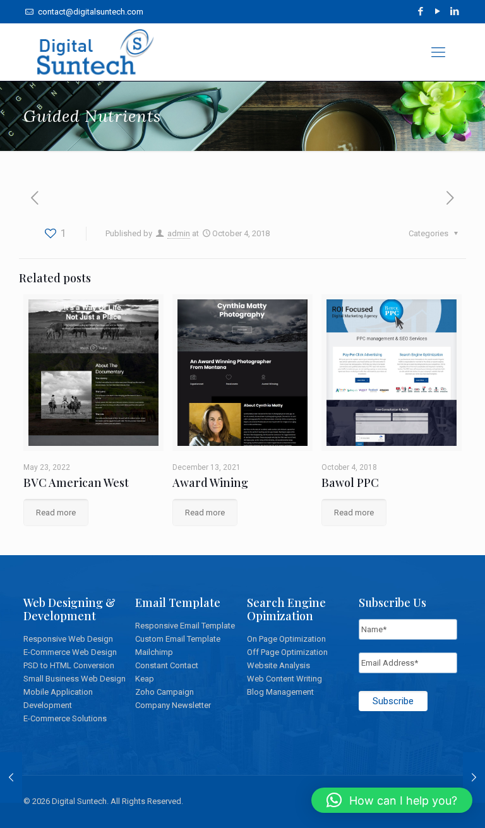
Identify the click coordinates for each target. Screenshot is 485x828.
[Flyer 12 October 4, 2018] (474, 777)
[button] (391, 800)
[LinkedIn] (455, 11)
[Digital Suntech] (96, 52)
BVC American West (76, 482)
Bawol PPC (350, 482)
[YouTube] (438, 11)
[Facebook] (421, 11)
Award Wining (210, 482)
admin (178, 233)
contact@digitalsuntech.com (89, 11)
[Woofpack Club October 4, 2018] (11, 777)
